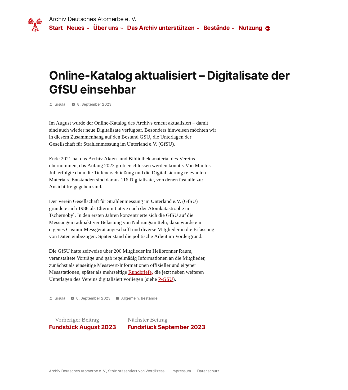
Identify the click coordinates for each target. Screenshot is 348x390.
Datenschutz (208, 371)
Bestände (217, 27)
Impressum (181, 371)
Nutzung (250, 27)
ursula (60, 104)
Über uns (105, 27)
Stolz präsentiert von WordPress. (137, 371)
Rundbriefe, (140, 272)
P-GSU (165, 279)
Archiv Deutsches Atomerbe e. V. (92, 18)
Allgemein (130, 298)
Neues (76, 27)
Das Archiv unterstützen (161, 27)
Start (56, 27)
